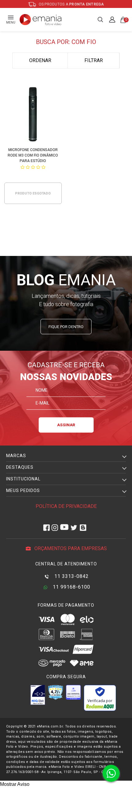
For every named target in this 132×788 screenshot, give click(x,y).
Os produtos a (71, 4)
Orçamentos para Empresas (70, 548)
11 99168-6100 (70, 587)
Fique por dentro (66, 326)
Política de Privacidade (66, 506)
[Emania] (41, 19)
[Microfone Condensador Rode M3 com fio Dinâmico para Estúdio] (32, 115)
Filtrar (93, 60)
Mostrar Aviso (14, 784)
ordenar (40, 60)
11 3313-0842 (71, 576)
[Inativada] (37, 695)
